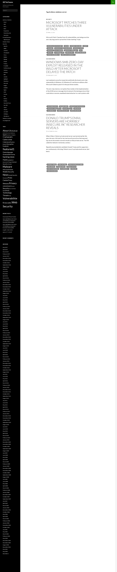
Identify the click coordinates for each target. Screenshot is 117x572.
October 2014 (6, 315)
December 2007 (7, 494)
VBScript (50, 52)
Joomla (5, 76)
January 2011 (6, 413)
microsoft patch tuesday (55, 50)
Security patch (67, 108)
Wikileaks (74, 168)
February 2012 (6, 385)
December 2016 (7, 258)
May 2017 (5, 247)
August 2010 (6, 424)
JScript (85, 46)
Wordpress (6, 116)
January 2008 (6, 492)
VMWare (6, 114)
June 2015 (5, 297)
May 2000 (5, 551)
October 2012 (6, 367)
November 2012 (7, 365)
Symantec (6, 35)
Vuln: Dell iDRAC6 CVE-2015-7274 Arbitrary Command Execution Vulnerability (10, 220)
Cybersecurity (7, 142)
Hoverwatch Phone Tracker (9, 216)
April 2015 (5, 302)
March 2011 (6, 409)
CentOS (5, 50)
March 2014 (6, 330)
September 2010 (7, 422)
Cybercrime (7, 139)
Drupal (5, 61)
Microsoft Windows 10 (54, 108)
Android (14, 131)
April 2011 (5, 407)
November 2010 (7, 418)
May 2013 (5, 352)
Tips (10, 195)
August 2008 (6, 477)
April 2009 (5, 459)
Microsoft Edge (78, 48)
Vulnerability (51, 110)
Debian (5, 57)
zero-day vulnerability (68, 54)
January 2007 (6, 507)
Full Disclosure (7, 68)
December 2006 (7, 510)
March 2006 (6, 518)
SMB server (77, 108)
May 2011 (5, 405)
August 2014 (6, 319)
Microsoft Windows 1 (71, 50)
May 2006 (5, 514)
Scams (13, 186)
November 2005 (7, 525)
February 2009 (6, 464)
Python (5, 98)
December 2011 (7, 389)
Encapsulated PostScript (55, 46)
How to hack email (53, 168)
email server (51, 166)
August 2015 (6, 293)
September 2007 (7, 499)
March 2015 (6, 304)
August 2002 (6, 545)
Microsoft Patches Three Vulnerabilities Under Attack (66, 26)
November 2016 (7, 260)
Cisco (5, 55)
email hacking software (76, 164)
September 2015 (7, 291)
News (5, 174)
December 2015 (7, 284)
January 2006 (6, 523)
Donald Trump (52, 164)
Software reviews (7, 118)
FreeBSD (6, 66)
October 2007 (6, 496)
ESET (5, 28)
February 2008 (6, 490)
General (5, 152)
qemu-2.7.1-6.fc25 (7, 232)
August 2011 (6, 398)
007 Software (8, 2)
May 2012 (5, 378)
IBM (5, 74)
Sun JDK (6, 105)
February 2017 (6, 254)
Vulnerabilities (59, 52)
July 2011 (5, 400)
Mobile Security (8, 172)
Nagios (5, 85)
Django (5, 59)
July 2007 (5, 501)
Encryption (10, 144)
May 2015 (5, 300)
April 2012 (5, 381)
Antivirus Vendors (7, 20)
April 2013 (5, 354)
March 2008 (6, 488)
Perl (5, 96)
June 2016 (5, 271)
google (10, 152)
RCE (81, 50)
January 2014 (6, 335)
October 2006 (6, 512)
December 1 (6, 553)
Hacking (13, 154)
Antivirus (12, 133)
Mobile (11, 169)
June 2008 (5, 481)
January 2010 (6, 440)
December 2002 (7, 542)
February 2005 (6, 536)
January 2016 (6, 282)
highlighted (10, 160)
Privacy (13, 183)
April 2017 (5, 249)
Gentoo (5, 70)
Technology (7, 193)
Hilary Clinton (71, 166)
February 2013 (6, 359)
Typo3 (5, 107)
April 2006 (5, 516)
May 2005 (5, 531)
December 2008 (7, 468)
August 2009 (6, 451)
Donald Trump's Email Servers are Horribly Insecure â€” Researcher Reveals (65, 123)
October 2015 (6, 289)
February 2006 (6, 521)
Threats (6, 195)
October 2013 (6, 341)
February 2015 (6, 306)
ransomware (7, 186)
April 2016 (5, 276)
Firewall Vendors (7, 37)
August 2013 (6, 346)
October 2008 (6, 472)
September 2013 (7, 343)
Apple (5, 48)
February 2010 (6, 437)
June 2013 (5, 350)
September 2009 (7, 448)
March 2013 (6, 356)
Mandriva (6, 81)
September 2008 (7, 475)
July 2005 (5, 529)
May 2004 (5, 538)
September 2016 (7, 265)
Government (7, 154)
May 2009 (5, 457)
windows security (63, 110)
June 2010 (5, 429)
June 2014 (5, 324)
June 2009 (5, 455)
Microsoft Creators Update (63, 48)
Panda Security (7, 33)
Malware (50, 48)
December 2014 (7, 311)
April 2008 (5, 486)
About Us (7, 130)
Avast (5, 22)
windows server (80, 52)
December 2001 (7, 547)
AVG (5, 24)
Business (8, 135)
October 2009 (6, 446)
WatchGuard (7, 39)
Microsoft (6, 169)
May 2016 (5, 273)
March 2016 (6, 278)
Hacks (66, 46)
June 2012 (5, 376)
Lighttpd (6, 79)
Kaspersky (6, 31)
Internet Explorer (76, 46)
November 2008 (7, 470)
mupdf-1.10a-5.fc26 (8, 230)
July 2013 (5, 348)
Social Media (6, 190)
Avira (5, 26)
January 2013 (6, 361)
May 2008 (5, 483)
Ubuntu (5, 109)
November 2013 (7, 339)
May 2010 (5, 431)
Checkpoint (6, 52)
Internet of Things (7, 162)
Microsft (6, 83)
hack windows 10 (52, 106)
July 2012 (5, 374)
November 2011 (7, 391)
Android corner (6, 133)
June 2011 (5, 402)
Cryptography (8, 137)
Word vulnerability (53, 54)
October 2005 (6, 527)
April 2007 (5, 503)
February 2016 (6, 280)
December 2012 (7, 363)
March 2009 (6, 461)
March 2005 (6, 534)
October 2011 (6, 394)
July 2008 (5, 479)
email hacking (62, 164)
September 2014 (7, 317)
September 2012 (7, 370)
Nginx (5, 90)
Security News (12, 188)
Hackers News (50, 59)
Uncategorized (6, 120)
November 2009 (7, 444)
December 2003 (7, 540)
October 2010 (6, 420)
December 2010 (7, 416)
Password (5, 178)
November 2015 (7, 286)
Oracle (5, 94)
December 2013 (7, 337)
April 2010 (5, 433)
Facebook (6, 146)
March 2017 (6, 251)
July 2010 (5, 426)
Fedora (5, 63)
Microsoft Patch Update (77, 106)
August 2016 (6, 267)
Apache (5, 46)
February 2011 (6, 411)
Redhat (5, 101)
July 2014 (5, 321)
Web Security (69, 52)
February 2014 (6, 332)
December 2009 (7, 442)
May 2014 (5, 326)
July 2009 (5, 453)
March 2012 (6, 383)
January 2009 (6, 466)
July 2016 (5, 269)
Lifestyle (10, 164)
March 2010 (6, 435)
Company (13, 135)
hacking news (64, 106)
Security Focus (7, 103)
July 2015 (5, 295)
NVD (5, 92)
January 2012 (6, 387)
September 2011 (7, 396)
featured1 (8, 149)
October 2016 (6, 262)
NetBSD (5, 87)
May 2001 (5, 549)
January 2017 (6, 256)
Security (49, 19)
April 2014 (5, 328)
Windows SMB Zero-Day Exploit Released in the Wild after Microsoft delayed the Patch (65, 67)
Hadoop (5, 72)
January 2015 (6, 308)
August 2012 (6, 372)
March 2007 (6, 505)
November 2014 (7, 313)
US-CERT (6, 111)
